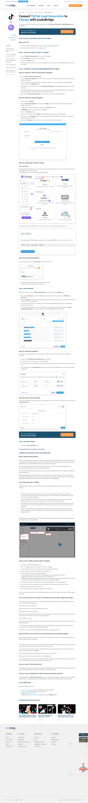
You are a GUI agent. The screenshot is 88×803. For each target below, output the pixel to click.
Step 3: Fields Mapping (10, 64)
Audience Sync (21, 739)
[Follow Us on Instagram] (9, 800)
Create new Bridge (47, 46)
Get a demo (36, 737)
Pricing (48, 5)
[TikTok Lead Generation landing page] (11, 17)
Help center (53, 742)
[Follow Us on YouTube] (17, 800)
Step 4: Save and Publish (11, 67)
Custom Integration (22, 746)
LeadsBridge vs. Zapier (39, 742)
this (68, 679)
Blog (35, 739)
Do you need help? (10, 74)
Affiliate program (54, 739)
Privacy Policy (9, 742)
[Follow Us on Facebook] (6, 800)
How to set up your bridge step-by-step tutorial (10, 50)
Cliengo (23, 691)
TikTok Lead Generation (26, 690)
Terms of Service (9, 739)
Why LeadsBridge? (31, 5)
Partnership (36, 746)
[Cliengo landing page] (11, 27)
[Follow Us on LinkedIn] (13, 800)
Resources (55, 5)
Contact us (53, 744)
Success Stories (9, 746)
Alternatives (13, 40)
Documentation (12, 37)
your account (34, 695)
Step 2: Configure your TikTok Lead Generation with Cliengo (11, 60)
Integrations (41, 5)
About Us (8, 737)
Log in (74, 1)
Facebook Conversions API (23, 742)
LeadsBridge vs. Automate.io (40, 744)
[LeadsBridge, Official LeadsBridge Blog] (11, 5)
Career (7, 744)
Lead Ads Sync (21, 737)
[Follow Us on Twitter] (21, 800)
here (55, 669)
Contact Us (79, 1)
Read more (21, 720)
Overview (14, 35)
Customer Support (68, 1)
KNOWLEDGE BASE (32, 693)
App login (53, 737)
